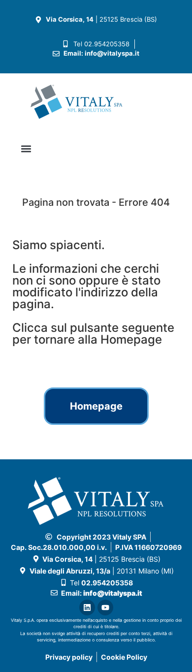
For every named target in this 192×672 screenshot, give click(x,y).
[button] (26, 149)
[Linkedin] (87, 607)
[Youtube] (105, 607)
